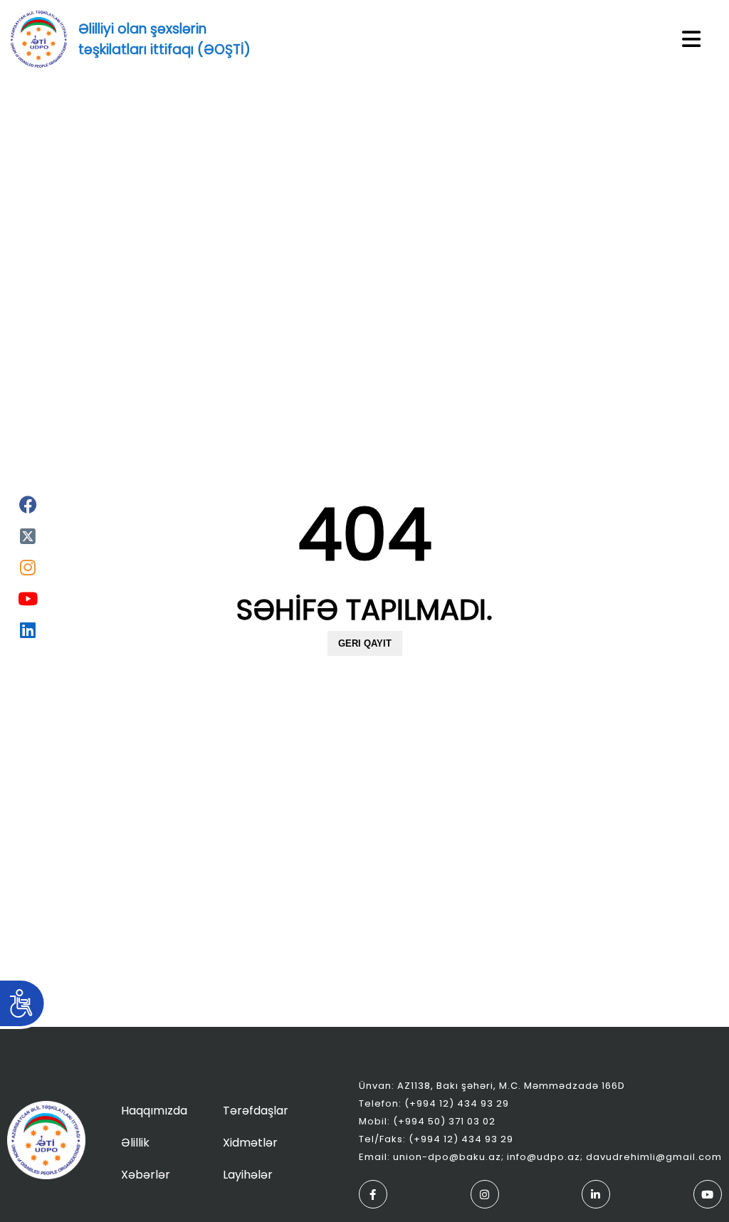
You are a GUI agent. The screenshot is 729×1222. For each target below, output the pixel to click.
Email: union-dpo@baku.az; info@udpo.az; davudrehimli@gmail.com (540, 1157)
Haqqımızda (154, 1110)
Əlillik (135, 1142)
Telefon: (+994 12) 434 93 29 (434, 1103)
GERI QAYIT (365, 643)
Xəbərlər (145, 1174)
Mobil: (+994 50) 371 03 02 (427, 1121)
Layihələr (248, 1174)
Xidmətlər (250, 1142)
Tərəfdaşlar (255, 1110)
